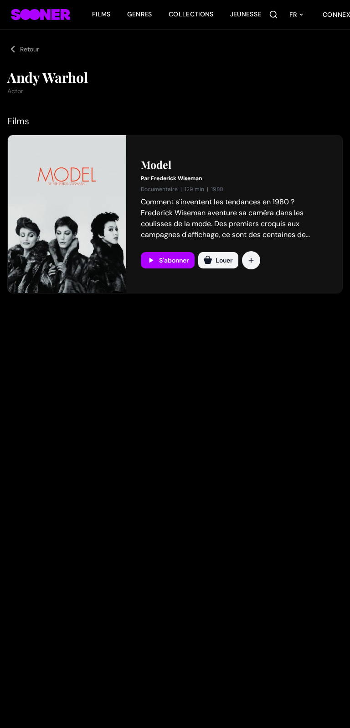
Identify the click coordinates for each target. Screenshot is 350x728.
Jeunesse (246, 14)
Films (101, 14)
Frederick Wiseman (176, 178)
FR (293, 14)
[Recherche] (273, 14)
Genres (139, 14)
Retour (29, 49)
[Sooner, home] (40, 14)
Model (156, 164)
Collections (191, 14)
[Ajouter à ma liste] (251, 260)
